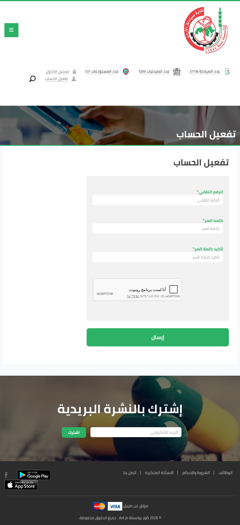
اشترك (74, 432)
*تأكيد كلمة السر (208, 248)
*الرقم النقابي (210, 191)
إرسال (157, 337)
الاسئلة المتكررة (159, 472)
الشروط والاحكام (196, 472)
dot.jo (123, 517)
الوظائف (226, 472)
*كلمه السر (213, 220)
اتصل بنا (129, 472)
